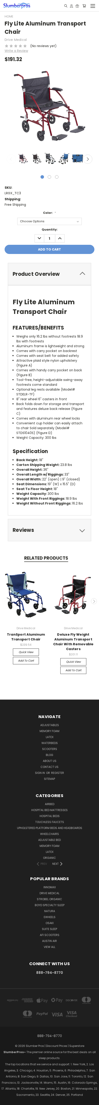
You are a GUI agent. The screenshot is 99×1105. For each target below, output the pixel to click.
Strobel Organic (49, 899)
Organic (49, 858)
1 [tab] (42, 177)
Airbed (49, 804)
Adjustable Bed (49, 840)
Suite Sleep (49, 929)
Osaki (50, 923)
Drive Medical (49, 893)
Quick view (26, 652)
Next (87, 159)
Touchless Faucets (49, 822)
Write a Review (16, 50)
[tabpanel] (22, 159)
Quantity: (50, 229)
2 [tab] (49, 177)
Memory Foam (49, 731)
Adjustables (49, 725)
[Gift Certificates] (77, 6)
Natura (49, 911)
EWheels (49, 917)
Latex (49, 737)
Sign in (40, 773)
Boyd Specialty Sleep (49, 905)
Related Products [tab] (46, 558)
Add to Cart (26, 660)
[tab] (49, 274)
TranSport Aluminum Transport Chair (26, 637)
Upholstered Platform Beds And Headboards (49, 828)
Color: (49, 213)
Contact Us (49, 767)
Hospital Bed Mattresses (49, 810)
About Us (49, 761)
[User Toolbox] (71, 6)
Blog (49, 755)
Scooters (49, 749)
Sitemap (49, 779)
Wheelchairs (49, 834)
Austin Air (49, 941)
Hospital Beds (50, 816)
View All (49, 947)
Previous (11, 159)
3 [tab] (56, 177)
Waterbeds (49, 743)
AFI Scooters (49, 935)
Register (57, 773)
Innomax (50, 887)
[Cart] (84, 6)
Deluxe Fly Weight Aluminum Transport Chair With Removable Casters (73, 641)
